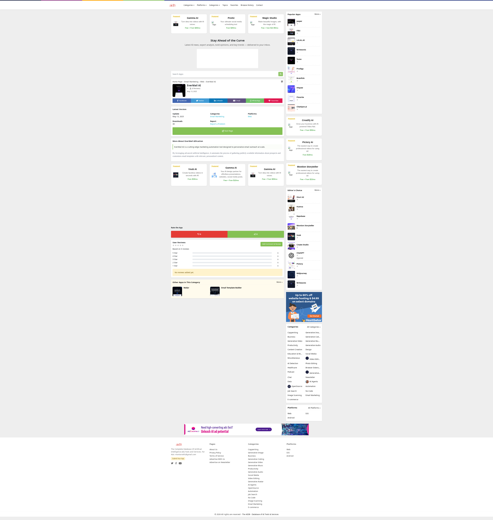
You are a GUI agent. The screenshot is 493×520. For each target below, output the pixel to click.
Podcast (291, 372)
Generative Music (313, 341)
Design (309, 349)
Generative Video (295, 341)
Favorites (234, 5)
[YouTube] (180, 462)
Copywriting (293, 332)
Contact (259, 5)
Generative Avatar (314, 373)
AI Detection (293, 363)
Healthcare (292, 367)
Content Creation (295, 349)
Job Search (292, 391)
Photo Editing (311, 363)
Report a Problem (217, 124)
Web (202, 81)
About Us (213, 449)
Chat (290, 377)
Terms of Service (217, 456)
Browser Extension (313, 367)
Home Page (177, 81)
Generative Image (313, 332)
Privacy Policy (215, 452)
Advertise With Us (217, 459)
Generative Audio (313, 345)
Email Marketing (191, 81)
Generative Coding (313, 337)
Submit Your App (178, 458)
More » (279, 282)
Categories (188, 5)
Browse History (247, 5)
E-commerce (293, 399)
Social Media (311, 353)
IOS (307, 413)
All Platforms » (314, 408)
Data (290, 381)
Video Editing (314, 359)
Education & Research (295, 353)
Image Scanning (295, 395)
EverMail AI (211, 81)
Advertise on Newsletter (220, 462)
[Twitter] (172, 462)
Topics (225, 5)
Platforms (201, 5)
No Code (309, 391)
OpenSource (296, 386)
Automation (311, 386)
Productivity (293, 345)
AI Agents (313, 381)
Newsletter (310, 377)
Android (291, 417)
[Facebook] (175, 462)
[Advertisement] (227, 207)
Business (291, 337)
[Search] (280, 74)
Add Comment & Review (271, 244)
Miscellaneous (294, 358)
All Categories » (313, 327)
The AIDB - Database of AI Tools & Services (260, 514)
